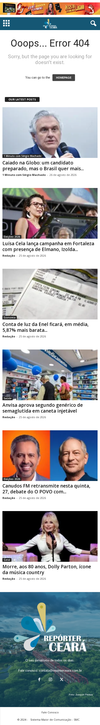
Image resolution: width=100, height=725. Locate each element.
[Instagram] (50, 680)
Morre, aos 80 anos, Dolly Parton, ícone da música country (46, 569)
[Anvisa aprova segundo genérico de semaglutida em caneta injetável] (50, 375)
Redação (8, 255)
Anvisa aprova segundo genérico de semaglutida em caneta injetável (42, 408)
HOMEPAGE (63, 77)
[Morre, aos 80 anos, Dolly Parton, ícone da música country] (50, 536)
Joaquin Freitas (84, 694)
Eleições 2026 (12, 236)
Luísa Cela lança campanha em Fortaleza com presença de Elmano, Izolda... (48, 246)
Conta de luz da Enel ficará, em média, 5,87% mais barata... (45, 327)
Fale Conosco (50, 712)
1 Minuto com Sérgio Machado (23, 156)
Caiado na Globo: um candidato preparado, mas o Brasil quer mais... (43, 166)
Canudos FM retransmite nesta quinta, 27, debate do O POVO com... (46, 489)
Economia (10, 317)
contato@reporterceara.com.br (60, 670)
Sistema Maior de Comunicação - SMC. (55, 719)
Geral (7, 560)
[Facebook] (39, 680)
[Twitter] (61, 680)
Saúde (7, 398)
